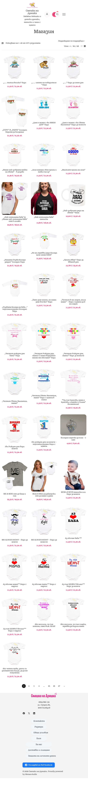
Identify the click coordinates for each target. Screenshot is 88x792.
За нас (39, 744)
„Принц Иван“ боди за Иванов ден (73, 261)
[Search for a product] (57, 14)
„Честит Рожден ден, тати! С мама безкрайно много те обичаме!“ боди (44, 356)
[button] (3, 43)
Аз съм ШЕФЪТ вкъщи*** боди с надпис (14, 630)
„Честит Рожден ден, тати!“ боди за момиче (73, 355)
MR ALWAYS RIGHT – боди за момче (15, 541)
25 (49, 686)
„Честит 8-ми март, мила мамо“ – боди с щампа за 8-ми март (73, 302)
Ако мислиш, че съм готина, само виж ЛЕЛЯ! (44, 625)
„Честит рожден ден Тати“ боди (15, 355)
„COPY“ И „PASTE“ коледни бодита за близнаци (14, 131)
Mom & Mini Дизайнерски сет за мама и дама (44, 495)
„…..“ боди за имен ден (73, 83)
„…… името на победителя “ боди (43, 84)
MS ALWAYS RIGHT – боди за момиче (44, 541)
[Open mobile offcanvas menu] (63, 14)
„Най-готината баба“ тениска (44, 218)
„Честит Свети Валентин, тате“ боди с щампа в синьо (44, 398)
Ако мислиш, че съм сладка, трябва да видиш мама (73, 625)
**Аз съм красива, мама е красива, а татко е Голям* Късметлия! (73, 402)
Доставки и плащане (39, 750)
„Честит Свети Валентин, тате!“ (14, 402)
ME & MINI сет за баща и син (14, 495)
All (78, 46)
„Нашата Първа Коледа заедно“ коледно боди (15, 261)
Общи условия (40, 733)
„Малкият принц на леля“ (73, 170)
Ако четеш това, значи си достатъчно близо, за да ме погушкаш (15, 671)
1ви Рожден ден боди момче (14, 447)
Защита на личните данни (40, 756)
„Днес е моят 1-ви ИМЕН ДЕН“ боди (44, 124)
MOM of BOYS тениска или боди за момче (73, 493)
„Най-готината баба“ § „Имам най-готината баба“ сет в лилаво (14, 219)
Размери (39, 727)
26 (54, 686)
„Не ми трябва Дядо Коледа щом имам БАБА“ (44, 254)
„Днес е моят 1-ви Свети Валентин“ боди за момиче (73, 124)
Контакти (39, 721)
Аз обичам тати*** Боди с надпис (44, 585)
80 (74, 46)
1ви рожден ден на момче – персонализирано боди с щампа (44, 444)
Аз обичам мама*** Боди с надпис (14, 585)
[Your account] (47, 14)
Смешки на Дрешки (32, 11)
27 (59, 686)
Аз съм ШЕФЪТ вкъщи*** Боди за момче (73, 585)
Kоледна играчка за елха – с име (73, 439)
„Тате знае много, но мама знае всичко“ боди (44, 301)
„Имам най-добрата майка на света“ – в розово (14, 171)
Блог (38, 738)
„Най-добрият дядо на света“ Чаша (73, 212)
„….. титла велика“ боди (14, 83)
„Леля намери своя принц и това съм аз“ (44, 171)
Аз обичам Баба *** (73, 538)
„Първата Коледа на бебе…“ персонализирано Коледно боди (14, 309)
